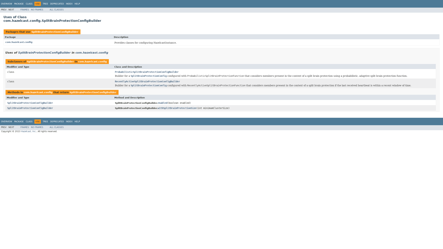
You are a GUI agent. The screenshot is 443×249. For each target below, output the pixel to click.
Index (69, 4)
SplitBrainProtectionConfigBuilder (54, 31)
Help (77, 4)
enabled (162, 103)
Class (29, 4)
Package (19, 4)
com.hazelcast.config (18, 42)
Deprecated (57, 4)
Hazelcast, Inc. (28, 131)
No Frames (37, 9)
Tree (45, 4)
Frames (24, 9)
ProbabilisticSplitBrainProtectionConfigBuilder (147, 72)
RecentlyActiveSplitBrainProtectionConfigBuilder (147, 81)
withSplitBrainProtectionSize (177, 108)
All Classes (57, 9)
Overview (6, 4)
